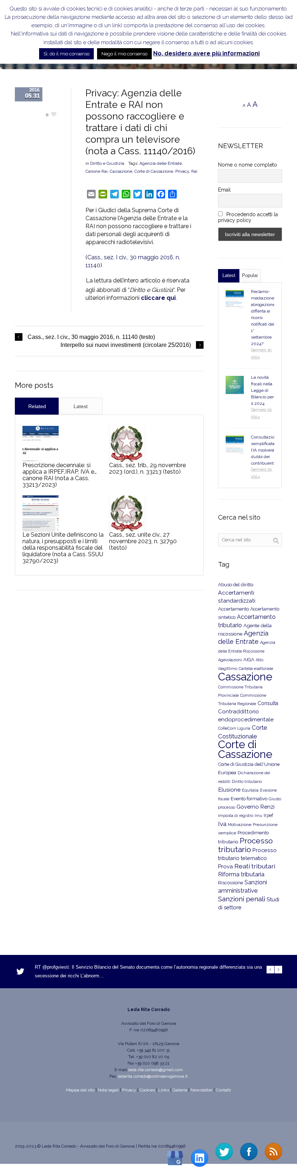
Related (37, 406)
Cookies (147, 1090)
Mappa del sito (80, 1090)
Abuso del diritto (235, 584)
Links (163, 1090)
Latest (81, 406)
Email (224, 190)
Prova (225, 866)
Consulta (268, 703)
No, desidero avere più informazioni (206, 53)
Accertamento (233, 609)
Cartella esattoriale (256, 668)
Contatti (223, 1090)
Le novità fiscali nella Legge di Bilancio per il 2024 (262, 390)
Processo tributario (245, 845)
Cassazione (121, 171)
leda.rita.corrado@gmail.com (155, 1069)
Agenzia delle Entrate (160, 163)
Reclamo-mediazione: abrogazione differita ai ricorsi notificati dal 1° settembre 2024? (263, 317)
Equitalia (250, 790)
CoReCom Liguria (234, 728)
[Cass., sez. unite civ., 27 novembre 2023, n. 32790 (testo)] (127, 513)
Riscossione (230, 882)
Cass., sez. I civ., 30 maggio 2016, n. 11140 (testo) (91, 337)
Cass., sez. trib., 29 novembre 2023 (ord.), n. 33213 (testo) (147, 468)
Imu (258, 815)
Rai (194, 171)
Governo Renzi (256, 807)
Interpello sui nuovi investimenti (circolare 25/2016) (125, 345)
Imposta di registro (235, 815)
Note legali (108, 1090)
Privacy (182, 171)
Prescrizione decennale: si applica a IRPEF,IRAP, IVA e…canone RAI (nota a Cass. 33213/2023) (59, 475)
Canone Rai (96, 171)
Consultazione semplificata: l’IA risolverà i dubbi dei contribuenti (265, 450)
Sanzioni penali (241, 899)
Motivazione (239, 824)
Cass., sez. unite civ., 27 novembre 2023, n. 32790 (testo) (143, 541)
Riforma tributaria (241, 874)
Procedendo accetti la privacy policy (248, 217)
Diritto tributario (247, 781)
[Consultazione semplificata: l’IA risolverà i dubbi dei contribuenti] (235, 445)
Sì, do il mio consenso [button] (66, 53)
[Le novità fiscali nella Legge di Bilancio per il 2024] (235, 385)
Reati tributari (254, 866)
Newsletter (202, 1090)
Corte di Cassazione (153, 171)
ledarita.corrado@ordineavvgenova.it (153, 1076)
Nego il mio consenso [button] (124, 53)
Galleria (179, 1090)
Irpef (268, 815)
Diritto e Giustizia (107, 163)
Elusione (229, 789)
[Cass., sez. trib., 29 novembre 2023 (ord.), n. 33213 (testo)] (127, 444)
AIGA (248, 659)
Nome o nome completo (247, 165)
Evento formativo (249, 798)
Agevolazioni (230, 660)
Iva (222, 823)
